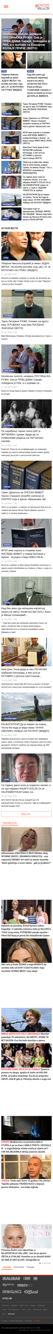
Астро (4, 1310)
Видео (45, 1310)
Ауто (29, 1310)
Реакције (30, 1267)
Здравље (14, 1305)
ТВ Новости (37, 1310)
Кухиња (33, 1305)
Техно (23, 1310)
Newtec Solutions (36, 1330)
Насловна (5, 1305)
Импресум (28, 1321)
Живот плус (24, 1305)
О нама (4, 1321)
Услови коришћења (16, 1321)
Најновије (7, 1267)
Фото (4, 1314)
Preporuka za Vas (10, 823)
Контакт (37, 1321)
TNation (48, 1330)
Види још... (27, 814)
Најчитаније (19, 1267)
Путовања (41, 1305)
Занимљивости (14, 1310)
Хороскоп (11, 1314)
